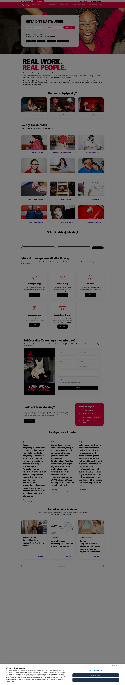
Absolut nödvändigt (96, 680)
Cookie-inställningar (95, 670)
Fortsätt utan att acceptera (118, 665)
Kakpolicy (47, 679)
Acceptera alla (95, 675)
